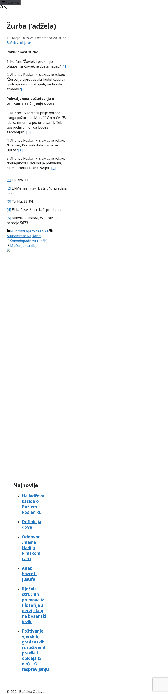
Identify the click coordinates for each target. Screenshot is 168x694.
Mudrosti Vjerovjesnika (29, 231)
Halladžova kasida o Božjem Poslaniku (33, 504)
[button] (3, 7)
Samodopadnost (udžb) (28, 240)
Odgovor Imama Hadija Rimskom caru (31, 547)
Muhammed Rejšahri (24, 236)
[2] (23, 89)
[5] (53, 168)
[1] (63, 66)
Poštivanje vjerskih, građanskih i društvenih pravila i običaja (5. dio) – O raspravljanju (35, 650)
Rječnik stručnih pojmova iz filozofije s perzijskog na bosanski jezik (34, 605)
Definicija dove (31, 524)
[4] (20, 150)
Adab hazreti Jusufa (29, 573)
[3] (28, 132)
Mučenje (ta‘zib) (23, 245)
